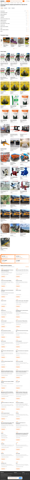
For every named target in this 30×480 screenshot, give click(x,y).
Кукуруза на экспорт (19, 280)
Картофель (2, 443)
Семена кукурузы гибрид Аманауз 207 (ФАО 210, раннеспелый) (23, 120)
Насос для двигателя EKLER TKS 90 (23, 177)
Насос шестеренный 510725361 (22, 92)
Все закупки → (27, 266)
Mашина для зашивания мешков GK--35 (4, 177)
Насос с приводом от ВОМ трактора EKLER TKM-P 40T (13, 177)
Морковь (2, 453)
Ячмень (2, 433)
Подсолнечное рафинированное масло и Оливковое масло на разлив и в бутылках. (7, 371)
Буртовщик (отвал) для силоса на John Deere (23, 234)
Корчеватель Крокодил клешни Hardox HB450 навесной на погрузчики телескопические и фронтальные (4, 149)
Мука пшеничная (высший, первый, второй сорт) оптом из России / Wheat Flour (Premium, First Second (7, 423)
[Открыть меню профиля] (28, 1)
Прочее (1, 31)
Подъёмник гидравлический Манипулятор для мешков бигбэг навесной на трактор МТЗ (4, 134)
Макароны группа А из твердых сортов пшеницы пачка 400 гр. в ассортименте (22, 392)
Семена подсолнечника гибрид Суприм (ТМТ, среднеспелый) (13, 106)
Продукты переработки (4, 14)
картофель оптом (3, 463)
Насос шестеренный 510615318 (22, 77)
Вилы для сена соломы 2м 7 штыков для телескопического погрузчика (24, 134)
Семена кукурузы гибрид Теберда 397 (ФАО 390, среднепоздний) (4, 120)
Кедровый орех (3, 310)
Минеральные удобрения (19, 402)
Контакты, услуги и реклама (17, 473)
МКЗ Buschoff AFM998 (23, 205)
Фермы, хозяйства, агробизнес (4, 29)
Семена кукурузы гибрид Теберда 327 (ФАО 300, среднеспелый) (23, 106)
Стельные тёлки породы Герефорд (6, 280)
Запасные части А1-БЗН (19, 361)
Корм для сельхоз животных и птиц (5, 18)
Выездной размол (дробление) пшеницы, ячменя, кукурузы (13, 205)
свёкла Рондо (18, 453)
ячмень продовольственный (5, 413)
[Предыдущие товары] (1, 42)
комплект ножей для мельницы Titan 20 (7, 361)
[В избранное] (9, 63)
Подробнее (3, 276)
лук (16, 443)
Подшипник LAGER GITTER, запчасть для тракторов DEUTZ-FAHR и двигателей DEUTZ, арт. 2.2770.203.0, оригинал (13, 63)
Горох (17, 463)
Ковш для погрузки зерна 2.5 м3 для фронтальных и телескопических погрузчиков (14, 149)
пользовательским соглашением (5, 476)
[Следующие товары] (28, 42)
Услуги (1, 28)
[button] (23, 1)
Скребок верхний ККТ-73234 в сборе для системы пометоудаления (7, 270)
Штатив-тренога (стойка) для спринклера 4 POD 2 (4, 191)
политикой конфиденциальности (12, 478)
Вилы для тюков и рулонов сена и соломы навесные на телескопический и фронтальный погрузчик (14, 134)
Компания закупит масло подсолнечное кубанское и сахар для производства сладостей (22, 372)
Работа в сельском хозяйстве (4, 26)
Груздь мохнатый (3, 300)
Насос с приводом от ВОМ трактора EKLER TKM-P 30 (23, 191)
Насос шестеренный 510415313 (13, 92)
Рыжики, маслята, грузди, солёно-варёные (22, 300)
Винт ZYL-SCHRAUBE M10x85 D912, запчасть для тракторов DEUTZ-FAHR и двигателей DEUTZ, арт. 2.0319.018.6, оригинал (24, 63)
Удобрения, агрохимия (3, 20)
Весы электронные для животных (3, 163)
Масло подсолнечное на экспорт (6, 330)
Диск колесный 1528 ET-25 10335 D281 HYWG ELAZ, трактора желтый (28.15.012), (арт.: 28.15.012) (7, 393)
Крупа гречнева (3, 341)
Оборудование (2, 15)
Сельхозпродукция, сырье (4, 12)
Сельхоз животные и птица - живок (5, 23)
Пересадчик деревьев (13, 233)
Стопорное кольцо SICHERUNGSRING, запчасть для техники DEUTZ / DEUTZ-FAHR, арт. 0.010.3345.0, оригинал (14, 78)
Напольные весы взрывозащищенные (13, 163)
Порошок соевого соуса (4, 233)
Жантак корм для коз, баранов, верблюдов (3, 205)
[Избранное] (27, 1)
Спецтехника (2, 17)
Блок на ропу (18, 381)
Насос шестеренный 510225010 (3, 106)
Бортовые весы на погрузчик (24, 162)
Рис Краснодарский (19, 341)
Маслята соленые (18, 290)
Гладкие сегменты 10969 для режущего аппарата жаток (24, 149)
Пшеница (17, 413)
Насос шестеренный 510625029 (3, 92)
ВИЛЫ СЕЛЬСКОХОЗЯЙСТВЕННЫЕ (4, 248)
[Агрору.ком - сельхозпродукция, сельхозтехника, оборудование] (3, 1)
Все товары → (27, 35)
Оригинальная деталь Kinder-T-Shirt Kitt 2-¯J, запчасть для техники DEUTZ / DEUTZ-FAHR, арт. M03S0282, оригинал (4, 63)
